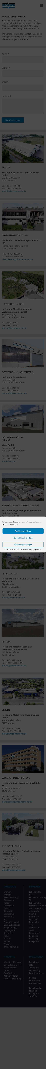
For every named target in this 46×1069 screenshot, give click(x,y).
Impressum (37, 550)
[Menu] (41, 5)
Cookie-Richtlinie (10, 550)
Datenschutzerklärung (24, 550)
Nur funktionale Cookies (23, 538)
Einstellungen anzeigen (23, 544)
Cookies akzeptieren (23, 531)
